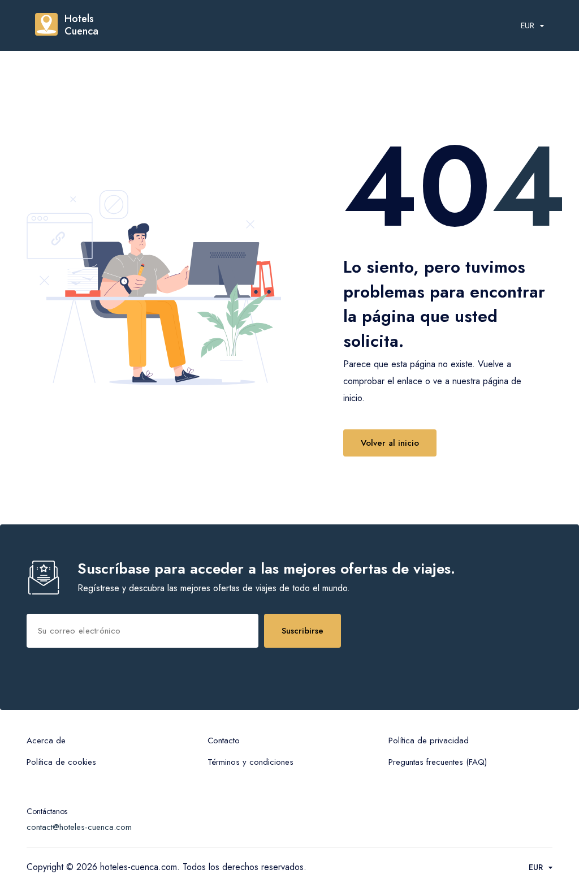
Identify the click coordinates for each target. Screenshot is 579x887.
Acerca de (46, 740)
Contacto (224, 740)
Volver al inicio (390, 443)
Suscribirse (302, 631)
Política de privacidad (428, 740)
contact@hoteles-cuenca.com (79, 827)
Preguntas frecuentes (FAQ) (437, 762)
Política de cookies (61, 762)
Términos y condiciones (250, 762)
